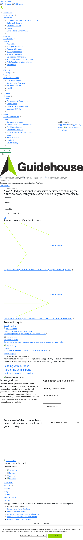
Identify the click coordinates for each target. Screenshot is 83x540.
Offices (7, 500)
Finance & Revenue (14, 49)
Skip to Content (6, 1)
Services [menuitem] (6, 36)
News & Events (13, 137)
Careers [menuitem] (6, 93)
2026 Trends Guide (11, 77)
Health (9, 28)
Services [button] (7, 485)
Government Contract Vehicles (19, 124)
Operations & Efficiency (16, 57)
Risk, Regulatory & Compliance (19, 62)
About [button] (6, 488)
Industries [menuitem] (7, 12)
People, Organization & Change (20, 59)
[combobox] (41, 202)
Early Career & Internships (17, 101)
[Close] (79, 529)
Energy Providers (14, 80)
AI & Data (11, 44)
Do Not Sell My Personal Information (22, 516)
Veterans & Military (15, 109)
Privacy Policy (12, 143)
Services (6, 41)
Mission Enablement (15, 54)
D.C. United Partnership (16, 127)
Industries (7, 18)
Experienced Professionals (18, 106)
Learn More (5, 185)
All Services (8, 38)
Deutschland (66, 125)
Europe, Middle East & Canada (19, 132)
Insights (6, 75)
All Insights (7, 72)
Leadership (11, 140)
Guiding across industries (19, 373)
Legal (9, 135)
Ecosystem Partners (15, 130)
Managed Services (14, 51)
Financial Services (14, 25)
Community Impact (15, 122)
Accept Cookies (54, 536)
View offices (62, 130)
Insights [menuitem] (6, 70)
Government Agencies (16, 83)
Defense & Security (14, 23)
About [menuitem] (5, 114)
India (76, 125)
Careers (6, 96)
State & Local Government (17, 31)
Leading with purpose (17, 366)
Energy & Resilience (15, 46)
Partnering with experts (18, 369)
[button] (41, 154)
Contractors (12, 104)
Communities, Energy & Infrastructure (22, 20)
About (5, 119)
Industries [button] (8, 482)
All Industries (9, 15)
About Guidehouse (11, 117)
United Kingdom (74, 127)
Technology (11, 64)
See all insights (10, 326)
